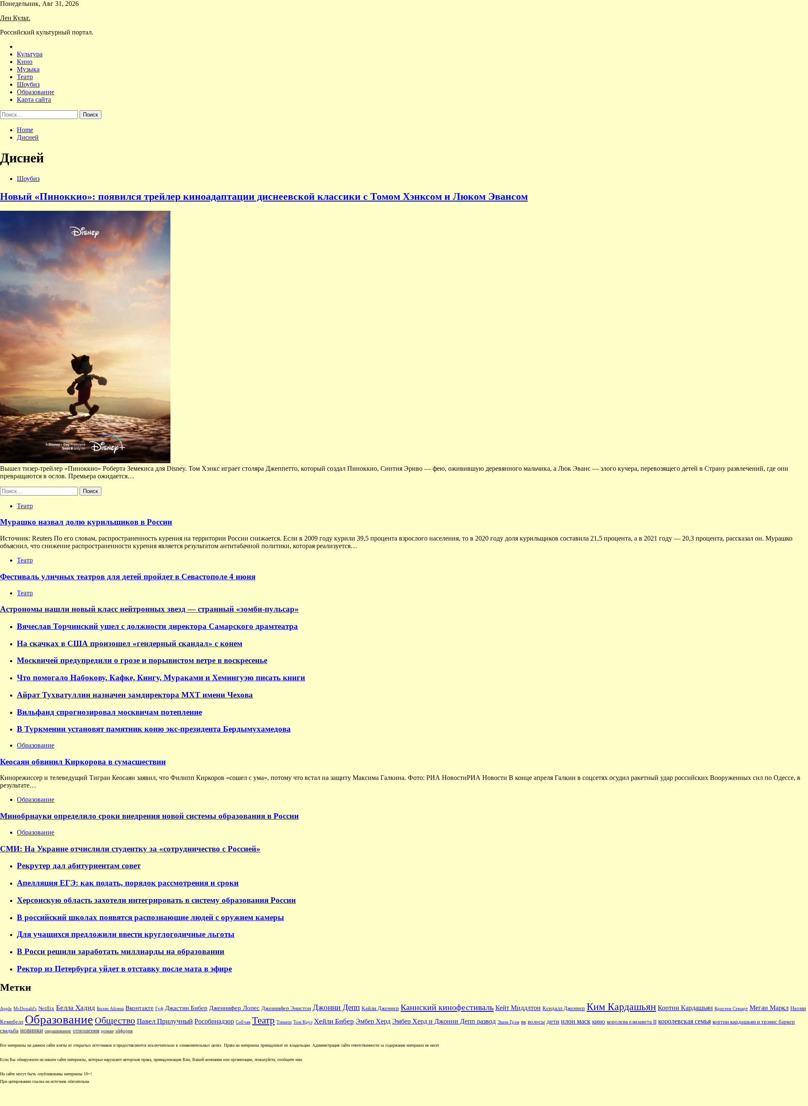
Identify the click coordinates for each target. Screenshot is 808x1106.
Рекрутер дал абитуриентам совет (79, 865)
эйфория (124, 1031)
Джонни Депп (336, 1007)
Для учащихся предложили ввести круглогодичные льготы (125, 934)
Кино (24, 61)
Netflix (46, 1008)
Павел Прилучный (165, 1021)
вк (523, 1022)
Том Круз (302, 1022)
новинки (31, 1030)
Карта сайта (34, 99)
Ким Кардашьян (621, 1006)
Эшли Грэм (508, 1022)
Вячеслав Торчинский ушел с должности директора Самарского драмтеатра (157, 626)
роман (107, 1031)
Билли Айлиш (110, 1008)
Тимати (284, 1022)
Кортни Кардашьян (685, 1007)
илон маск (575, 1021)
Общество (115, 1021)
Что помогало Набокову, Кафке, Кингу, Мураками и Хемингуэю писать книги (161, 677)
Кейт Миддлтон (518, 1007)
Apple (6, 1008)
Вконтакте (139, 1008)
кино (598, 1021)
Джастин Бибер (186, 1008)
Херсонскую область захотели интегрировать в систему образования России (156, 900)
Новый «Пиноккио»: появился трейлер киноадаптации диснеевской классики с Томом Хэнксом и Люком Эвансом (264, 196)
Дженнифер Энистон (286, 1008)
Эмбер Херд (373, 1021)
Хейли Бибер (334, 1021)
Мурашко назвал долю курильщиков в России (86, 521)
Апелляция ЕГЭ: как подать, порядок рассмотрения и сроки (128, 882)
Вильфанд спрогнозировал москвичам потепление (109, 712)
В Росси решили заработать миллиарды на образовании (120, 951)
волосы (536, 1022)
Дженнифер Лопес (234, 1008)
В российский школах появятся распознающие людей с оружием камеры (150, 917)
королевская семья (684, 1021)
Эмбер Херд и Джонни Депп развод (444, 1021)
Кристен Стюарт (731, 1008)
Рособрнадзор (214, 1021)
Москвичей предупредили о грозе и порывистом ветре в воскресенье (142, 660)
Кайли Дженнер (380, 1008)
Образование (35, 91)
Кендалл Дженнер (563, 1008)
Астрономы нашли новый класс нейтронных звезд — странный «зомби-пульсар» (149, 609)
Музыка (28, 69)
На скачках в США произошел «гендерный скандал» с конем (129, 643)
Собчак (243, 1022)
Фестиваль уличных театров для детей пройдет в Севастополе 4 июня (127, 576)
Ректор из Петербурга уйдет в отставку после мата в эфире (124, 968)
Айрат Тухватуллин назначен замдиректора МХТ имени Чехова (135, 694)
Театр (25, 76)
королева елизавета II (631, 1022)
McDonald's (25, 1008)
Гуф (159, 1008)
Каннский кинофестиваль (447, 1007)
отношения (86, 1031)
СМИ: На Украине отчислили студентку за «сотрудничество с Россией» (130, 848)
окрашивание (58, 1031)
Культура (30, 54)
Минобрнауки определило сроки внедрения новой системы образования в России (149, 816)
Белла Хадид (75, 1008)
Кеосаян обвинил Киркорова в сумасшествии (83, 761)
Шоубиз (28, 84)
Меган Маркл (769, 1007)
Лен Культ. (15, 17)
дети (553, 1021)
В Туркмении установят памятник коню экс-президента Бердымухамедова (154, 728)
